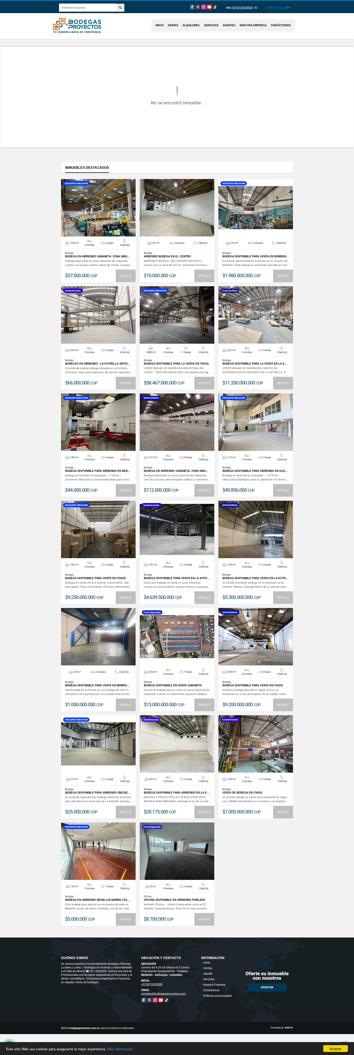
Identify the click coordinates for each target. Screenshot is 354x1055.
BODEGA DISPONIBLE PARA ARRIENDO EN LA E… (176, 792)
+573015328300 (242, 7)
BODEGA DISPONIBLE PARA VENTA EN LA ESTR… (255, 578)
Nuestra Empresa (253, 25)
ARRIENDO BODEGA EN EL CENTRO (167, 256)
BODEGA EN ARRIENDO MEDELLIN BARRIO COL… (97, 899)
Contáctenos (281, 25)
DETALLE (126, 275)
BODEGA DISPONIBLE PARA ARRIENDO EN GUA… (255, 470)
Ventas (173, 25)
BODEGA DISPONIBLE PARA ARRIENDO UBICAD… (97, 792)
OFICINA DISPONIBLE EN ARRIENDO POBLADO (174, 899)
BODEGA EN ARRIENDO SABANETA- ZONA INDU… (97, 256)
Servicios (211, 25)
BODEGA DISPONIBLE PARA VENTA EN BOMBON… (255, 256)
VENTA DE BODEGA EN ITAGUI (242, 792)
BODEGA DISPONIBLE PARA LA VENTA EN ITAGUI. (176, 363)
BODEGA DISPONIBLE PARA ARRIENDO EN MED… (97, 470)
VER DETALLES (98, 207)
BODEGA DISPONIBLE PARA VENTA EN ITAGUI (252, 685)
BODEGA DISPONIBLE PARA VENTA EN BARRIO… (97, 685)
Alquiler (208, 973)
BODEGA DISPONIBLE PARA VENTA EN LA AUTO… (177, 578)
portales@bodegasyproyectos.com (163, 993)
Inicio (159, 25)
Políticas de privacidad (217, 995)
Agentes (229, 25)
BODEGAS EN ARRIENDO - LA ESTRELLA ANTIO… (97, 363)
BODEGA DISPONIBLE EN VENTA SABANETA (173, 685)
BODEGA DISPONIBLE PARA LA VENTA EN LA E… (254, 363)
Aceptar (336, 1048)
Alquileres (191, 25)
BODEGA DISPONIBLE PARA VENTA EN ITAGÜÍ (95, 578)
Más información (120, 1048)
